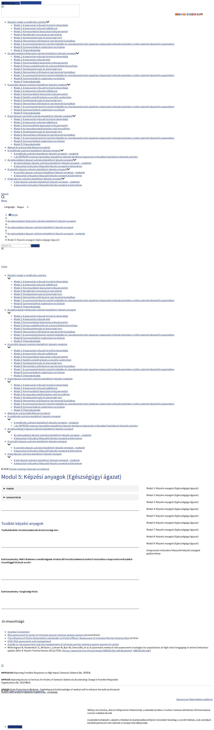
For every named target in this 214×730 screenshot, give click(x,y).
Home (14, 214)
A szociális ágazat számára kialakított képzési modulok (37, 84)
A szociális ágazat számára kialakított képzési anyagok (37, 169)
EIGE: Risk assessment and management (29, 641)
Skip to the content (30, 2)
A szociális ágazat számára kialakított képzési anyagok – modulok (49, 172)
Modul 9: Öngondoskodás (27, 50)
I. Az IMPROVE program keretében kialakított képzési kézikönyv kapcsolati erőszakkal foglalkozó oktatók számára (76, 156)
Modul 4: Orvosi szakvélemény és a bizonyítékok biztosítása (45, 65)
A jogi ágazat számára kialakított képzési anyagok (35, 178)
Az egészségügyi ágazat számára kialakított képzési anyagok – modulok (52, 163)
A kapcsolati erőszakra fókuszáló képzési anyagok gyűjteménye (48, 166)
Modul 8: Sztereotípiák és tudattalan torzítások (39, 47)
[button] (107, 266)
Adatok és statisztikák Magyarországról (29, 147)
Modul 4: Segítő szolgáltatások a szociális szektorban (42, 97)
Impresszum (182, 699)
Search (35, 245)
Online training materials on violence (29, 468)
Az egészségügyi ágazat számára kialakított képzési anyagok (40, 159)
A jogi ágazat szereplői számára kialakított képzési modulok (40, 116)
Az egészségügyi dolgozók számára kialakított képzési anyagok (42, 53)
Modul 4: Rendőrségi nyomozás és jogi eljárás (38, 34)
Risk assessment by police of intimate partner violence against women (46, 634)
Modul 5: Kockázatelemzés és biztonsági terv (38, 37)
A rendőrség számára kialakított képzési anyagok (34, 150)
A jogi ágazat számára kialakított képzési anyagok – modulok (47, 181)
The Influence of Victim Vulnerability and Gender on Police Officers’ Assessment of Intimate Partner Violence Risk (68, 638)
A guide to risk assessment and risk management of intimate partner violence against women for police (63, 644)
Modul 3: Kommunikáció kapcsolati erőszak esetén (41, 31)
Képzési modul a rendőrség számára (27, 22)
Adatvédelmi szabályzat (201, 699)
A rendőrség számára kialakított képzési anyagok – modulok (46, 153)
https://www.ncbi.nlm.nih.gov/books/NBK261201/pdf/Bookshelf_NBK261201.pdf (106, 650)
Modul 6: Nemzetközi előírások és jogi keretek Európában (44, 40)
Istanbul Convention (19, 631)
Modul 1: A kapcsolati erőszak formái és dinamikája (41, 25)
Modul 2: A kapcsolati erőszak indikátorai (35, 28)
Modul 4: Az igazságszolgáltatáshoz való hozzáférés (42, 128)
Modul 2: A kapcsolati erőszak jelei (32, 59)
